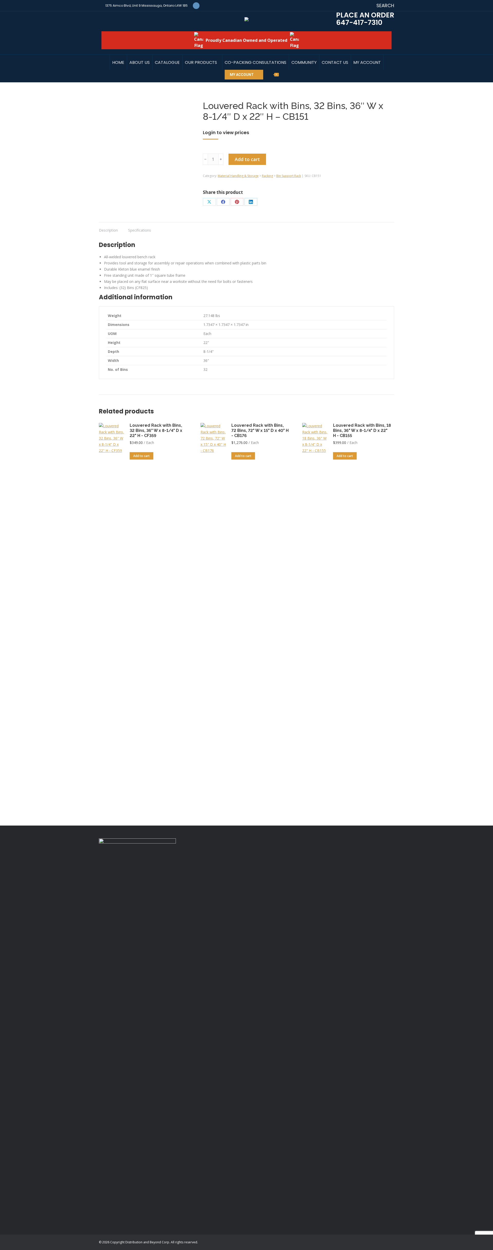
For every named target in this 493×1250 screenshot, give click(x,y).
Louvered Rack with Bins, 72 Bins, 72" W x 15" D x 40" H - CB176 (260, 430)
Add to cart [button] (141, 456)
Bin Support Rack (288, 176)
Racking (267, 176)
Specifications (139, 230)
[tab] (108, 227)
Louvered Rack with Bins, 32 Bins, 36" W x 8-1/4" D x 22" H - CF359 (156, 430)
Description (108, 230)
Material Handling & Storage (238, 176)
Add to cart (247, 159)
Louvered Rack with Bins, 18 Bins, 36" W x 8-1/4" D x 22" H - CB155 (362, 430)
